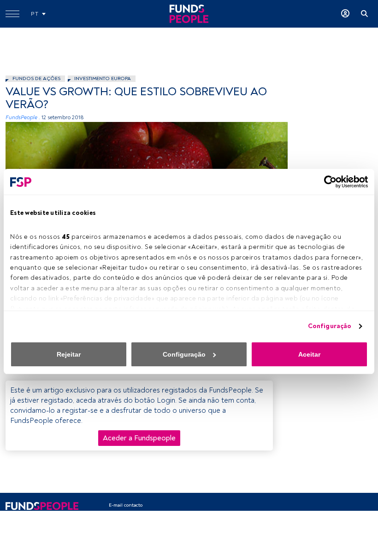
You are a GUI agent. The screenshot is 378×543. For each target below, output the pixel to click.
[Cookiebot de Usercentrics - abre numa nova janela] (327, 181)
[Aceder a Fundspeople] (345, 14)
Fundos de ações (36, 78)
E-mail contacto (125, 505)
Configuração (329, 326)
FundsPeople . (23, 117)
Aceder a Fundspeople (139, 438)
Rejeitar (69, 354)
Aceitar (309, 354)
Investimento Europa (102, 78)
